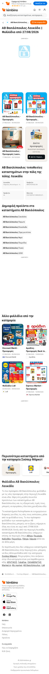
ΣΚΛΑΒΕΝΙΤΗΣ (34, 562)
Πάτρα (25, 538)
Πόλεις (4, 634)
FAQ (3, 624)
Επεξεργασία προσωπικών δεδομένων (24, 670)
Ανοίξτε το (40, 3)
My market (17, 565)
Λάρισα (32, 538)
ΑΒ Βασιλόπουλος (31, 565)
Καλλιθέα (6, 538)
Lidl (43, 565)
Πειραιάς (38, 535)
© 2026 (24, 660)
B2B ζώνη (6, 651)
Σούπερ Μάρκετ (9, 556)
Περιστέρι (16, 538)
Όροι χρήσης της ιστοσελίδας (24, 667)
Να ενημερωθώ (40, 22)
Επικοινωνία (7, 627)
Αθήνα (30, 535)
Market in (6, 565)
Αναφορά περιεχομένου (12, 631)
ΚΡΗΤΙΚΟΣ (12, 562)
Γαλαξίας (22, 562)
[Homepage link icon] (2, 574)
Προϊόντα (6, 637)
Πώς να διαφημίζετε (10, 648)
